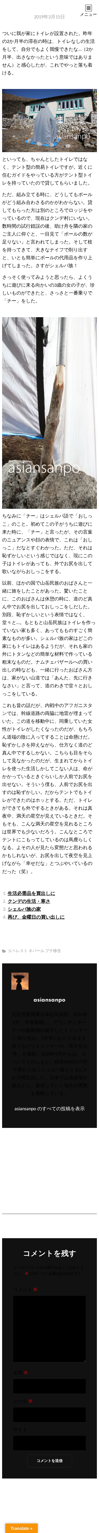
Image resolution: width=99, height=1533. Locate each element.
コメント (25, 1289)
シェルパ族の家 (24, 909)
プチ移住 (53, 951)
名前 (20, 1373)
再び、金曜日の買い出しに (36, 917)
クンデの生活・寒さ (29, 901)
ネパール (36, 951)
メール (22, 1401)
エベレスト (18, 951)
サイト (20, 1429)
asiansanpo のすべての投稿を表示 (50, 1109)
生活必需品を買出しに (31, 893)
